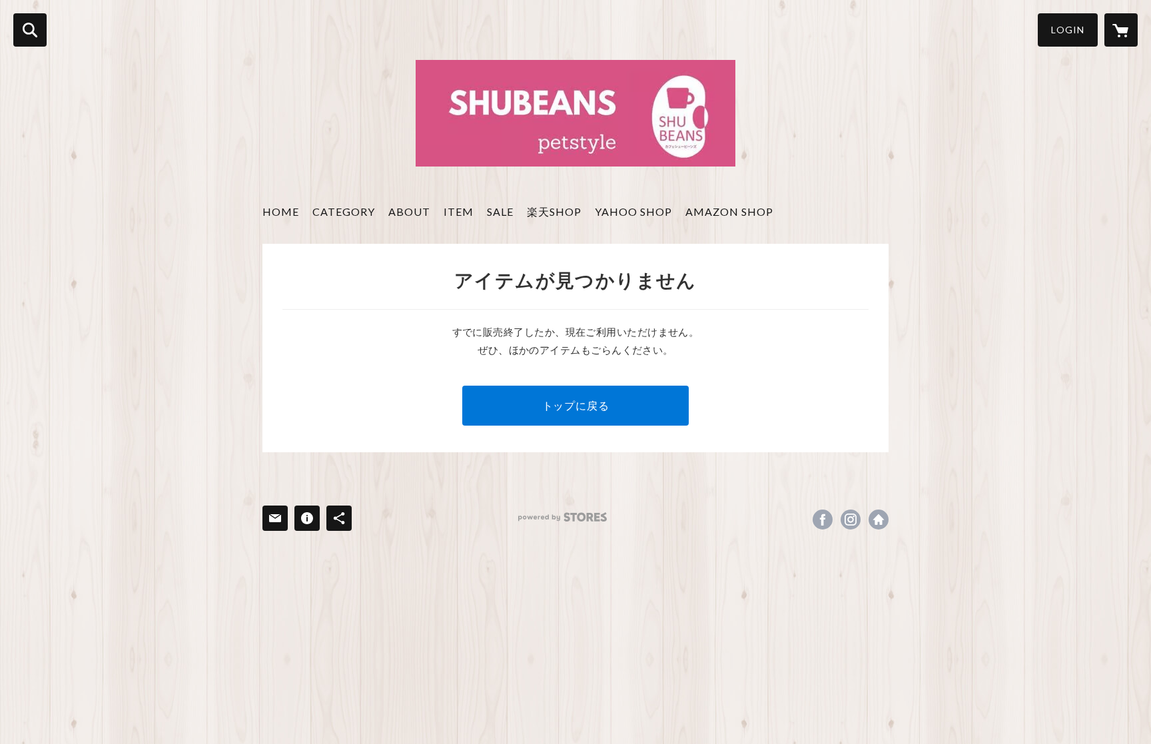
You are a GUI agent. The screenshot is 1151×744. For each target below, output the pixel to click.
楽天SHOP (554, 211)
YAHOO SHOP (633, 211)
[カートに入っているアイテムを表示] (1121, 30)
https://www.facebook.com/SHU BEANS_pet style (823, 520)
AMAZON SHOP (729, 211)
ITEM (459, 211)
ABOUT (409, 211)
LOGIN (1067, 29)
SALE (500, 211)
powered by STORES (562, 517)
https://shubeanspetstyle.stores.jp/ (879, 520)
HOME (280, 211)
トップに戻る (575, 405)
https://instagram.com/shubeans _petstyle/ (851, 520)
